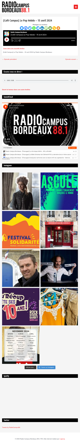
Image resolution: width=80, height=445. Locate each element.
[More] (58, 28)
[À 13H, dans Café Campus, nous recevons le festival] (59, 191)
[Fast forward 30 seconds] (21, 40)
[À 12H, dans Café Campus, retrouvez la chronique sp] (20, 268)
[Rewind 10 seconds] (12, 40)
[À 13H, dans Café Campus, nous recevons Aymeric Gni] (59, 229)
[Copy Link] (54, 28)
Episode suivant (71, 59)
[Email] (50, 28)
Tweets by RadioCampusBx (11, 427)
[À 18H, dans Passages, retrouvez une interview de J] (20, 191)
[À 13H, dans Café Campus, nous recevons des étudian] (59, 306)
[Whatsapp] (34, 28)
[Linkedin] (42, 28)
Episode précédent (9, 59)
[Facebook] (26, 28)
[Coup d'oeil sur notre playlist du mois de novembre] (20, 345)
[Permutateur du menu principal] (76, 7)
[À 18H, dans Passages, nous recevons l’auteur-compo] (59, 268)
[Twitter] (30, 28)
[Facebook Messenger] (22, 28)
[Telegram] (38, 28)
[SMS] (46, 28)
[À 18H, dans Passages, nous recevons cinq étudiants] (20, 229)
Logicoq (62, 439)
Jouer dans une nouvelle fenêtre (13, 48)
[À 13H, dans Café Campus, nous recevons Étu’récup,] (20, 306)
